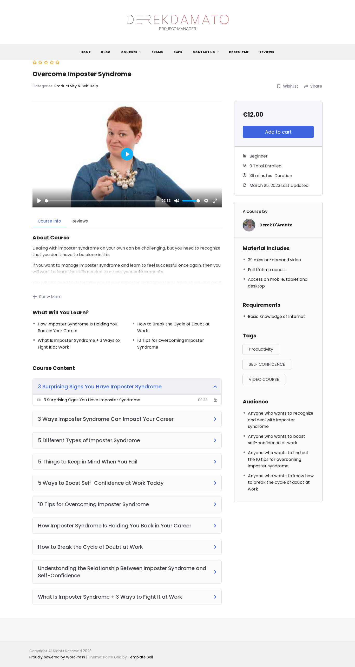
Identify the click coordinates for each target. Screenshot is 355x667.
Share (316, 86)
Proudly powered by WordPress (57, 657)
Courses (129, 52)
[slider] (102, 200)
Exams (157, 52)
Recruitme (239, 52)
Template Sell (140, 657)
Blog (105, 52)
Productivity (261, 349)
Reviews (266, 52)
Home (86, 52)
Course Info (49, 221)
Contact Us (204, 52)
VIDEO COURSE (264, 379)
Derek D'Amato (276, 225)
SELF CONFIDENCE (267, 364)
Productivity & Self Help (76, 86)
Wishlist (290, 86)
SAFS (178, 52)
